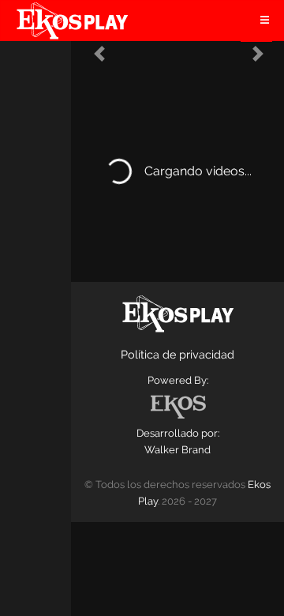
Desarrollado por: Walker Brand (177, 441)
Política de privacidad (177, 354)
